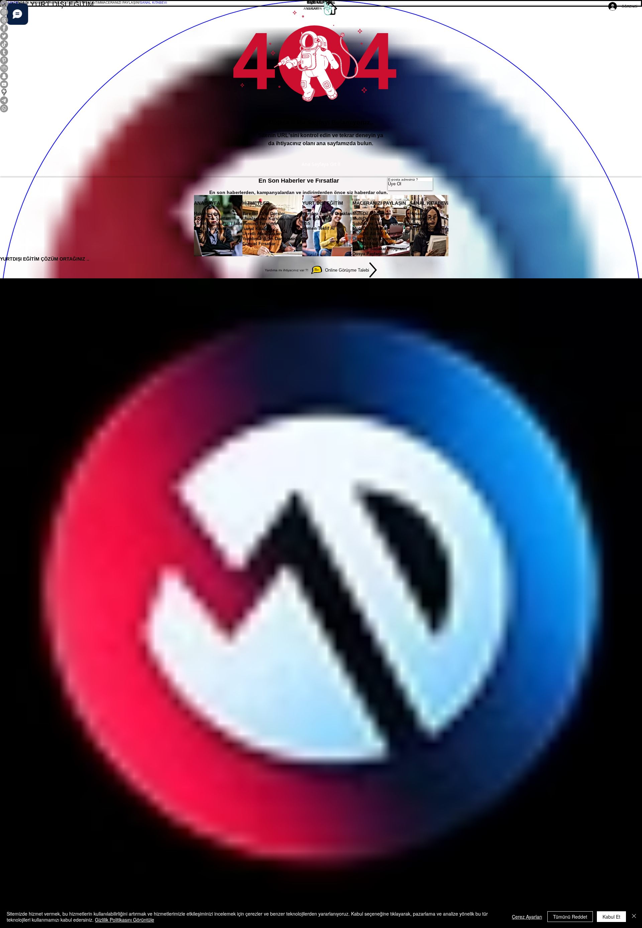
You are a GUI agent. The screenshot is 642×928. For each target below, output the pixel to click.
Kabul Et (611, 916)
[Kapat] (634, 917)
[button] (32, 2)
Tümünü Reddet (570, 916)
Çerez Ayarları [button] (527, 916)
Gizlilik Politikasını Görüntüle (124, 919)
